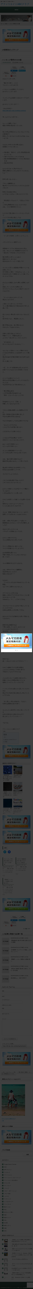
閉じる (16, 650)
